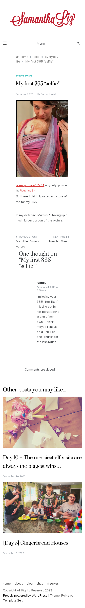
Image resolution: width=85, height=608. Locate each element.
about (19, 583)
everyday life (24, 76)
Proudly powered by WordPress (25, 595)
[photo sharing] (42, 138)
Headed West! (59, 241)
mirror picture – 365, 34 (30, 185)
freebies (53, 583)
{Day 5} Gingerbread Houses (35, 543)
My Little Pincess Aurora (27, 243)
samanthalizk (49, 93)
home (7, 583)
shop (40, 583)
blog (30, 583)
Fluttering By (27, 190)
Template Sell (12, 600)
